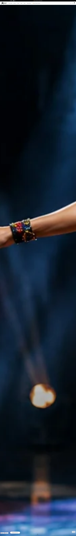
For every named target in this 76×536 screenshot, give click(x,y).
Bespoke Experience (20, 532)
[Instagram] (11, 0)
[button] (37, 534)
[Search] (70, 3)
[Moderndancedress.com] (4, 3)
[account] (72, 3)
